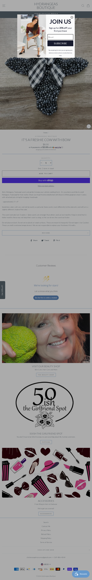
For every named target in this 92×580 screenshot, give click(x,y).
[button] (71, 17)
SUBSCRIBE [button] (60, 43)
